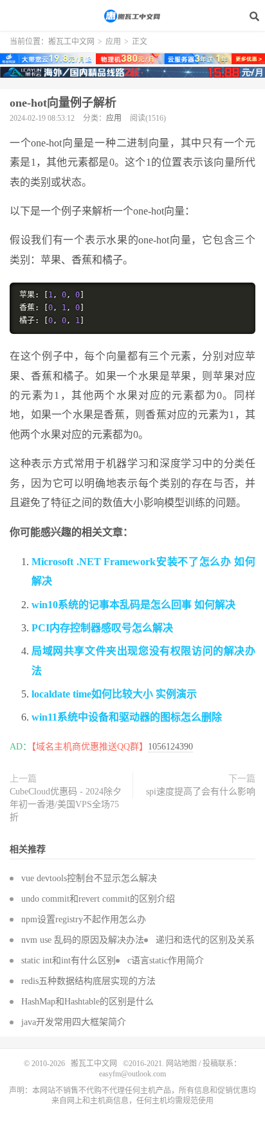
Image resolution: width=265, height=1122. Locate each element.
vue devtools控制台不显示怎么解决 (89, 878)
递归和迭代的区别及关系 (205, 940)
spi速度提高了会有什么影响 (200, 791)
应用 (113, 41)
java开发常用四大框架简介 (73, 1022)
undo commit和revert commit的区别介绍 (98, 899)
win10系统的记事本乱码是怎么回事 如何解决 (133, 604)
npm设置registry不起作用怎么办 (83, 919)
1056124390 (170, 746)
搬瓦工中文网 (132, 16)
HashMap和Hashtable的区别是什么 (87, 1001)
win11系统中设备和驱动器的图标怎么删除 (127, 717)
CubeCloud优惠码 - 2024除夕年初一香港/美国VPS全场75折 (66, 804)
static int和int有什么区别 (68, 960)
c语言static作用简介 (165, 960)
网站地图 (181, 1063)
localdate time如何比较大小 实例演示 (114, 693)
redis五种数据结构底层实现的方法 (88, 981)
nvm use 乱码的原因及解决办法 (82, 940)
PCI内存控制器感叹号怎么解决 (102, 627)
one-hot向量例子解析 (63, 102)
